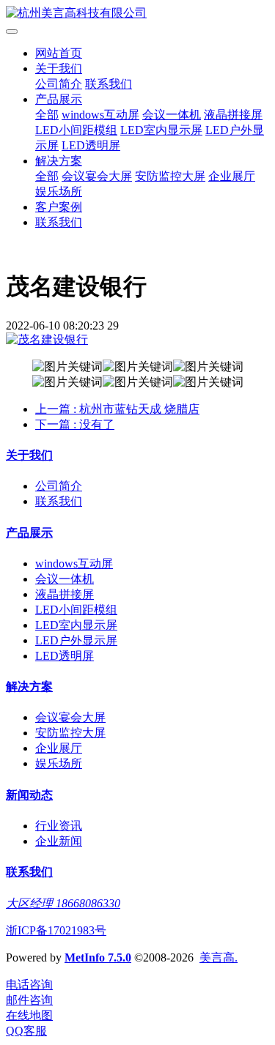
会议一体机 (171, 114)
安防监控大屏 (170, 176)
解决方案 (58, 161)
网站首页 (58, 53)
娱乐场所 (58, 191)
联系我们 (108, 84)
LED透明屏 (91, 145)
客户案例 (58, 207)
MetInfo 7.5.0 (98, 957)
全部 (47, 114)
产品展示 (58, 99)
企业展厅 (231, 176)
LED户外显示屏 (76, 640)
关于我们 (58, 68)
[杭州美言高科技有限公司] (137, 13)
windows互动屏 (100, 114)
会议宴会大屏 (97, 176)
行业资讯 (58, 825)
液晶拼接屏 (233, 114)
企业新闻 (58, 841)
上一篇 (117, 409)
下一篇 (74, 424)
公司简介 (58, 84)
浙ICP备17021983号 (56, 930)
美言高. (218, 957)
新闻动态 (29, 795)
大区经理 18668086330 (63, 903)
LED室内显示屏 (161, 130)
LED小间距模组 (76, 130)
